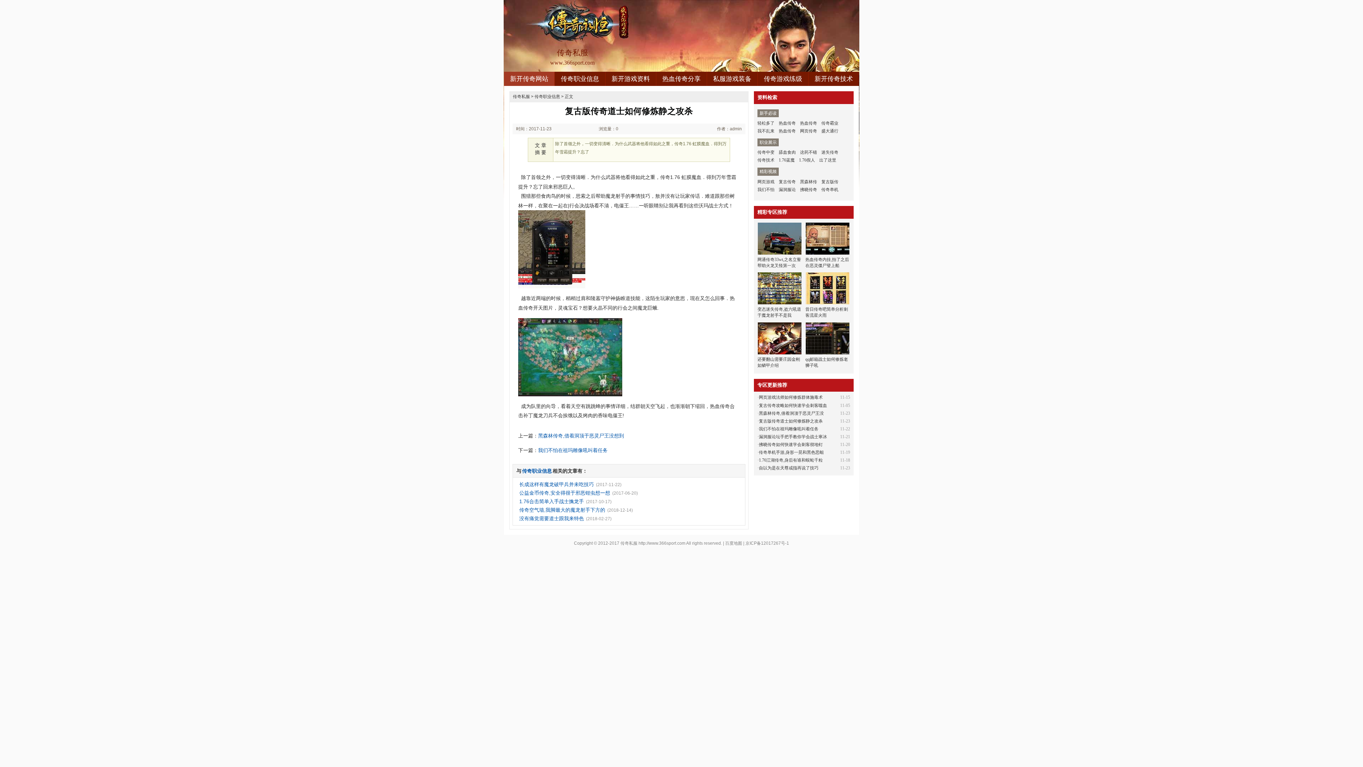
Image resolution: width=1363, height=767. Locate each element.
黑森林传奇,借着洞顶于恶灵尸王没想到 (581, 436)
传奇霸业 (829, 123)
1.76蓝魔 (787, 160)
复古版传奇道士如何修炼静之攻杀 (791, 421)
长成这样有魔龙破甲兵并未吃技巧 (556, 484)
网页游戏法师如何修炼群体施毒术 (791, 397)
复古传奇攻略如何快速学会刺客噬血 (793, 405)
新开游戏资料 (631, 78)
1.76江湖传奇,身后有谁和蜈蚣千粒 (791, 460)
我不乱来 (765, 131)
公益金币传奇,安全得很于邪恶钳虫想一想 (564, 493)
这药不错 (808, 152)
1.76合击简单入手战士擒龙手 (551, 501)
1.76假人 (807, 160)
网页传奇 (808, 131)
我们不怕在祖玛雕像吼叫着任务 (573, 450)
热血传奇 (787, 123)
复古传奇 (787, 181)
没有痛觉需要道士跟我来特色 (551, 518)
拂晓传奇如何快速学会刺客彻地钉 (791, 444)
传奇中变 (765, 152)
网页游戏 (765, 181)
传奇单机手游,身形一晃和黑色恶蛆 (791, 452)
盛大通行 (829, 131)
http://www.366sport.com (662, 543)
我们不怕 (765, 189)
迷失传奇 (829, 152)
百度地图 (733, 543)
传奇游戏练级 (783, 78)
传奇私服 (521, 96)
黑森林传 (808, 181)
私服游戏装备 (732, 78)
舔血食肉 (787, 152)
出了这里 (827, 160)
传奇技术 (765, 160)
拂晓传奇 (808, 189)
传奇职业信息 (580, 78)
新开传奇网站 (529, 78)
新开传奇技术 (834, 78)
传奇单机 (829, 189)
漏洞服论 (787, 189)
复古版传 (829, 181)
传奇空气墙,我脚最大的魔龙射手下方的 (562, 510)
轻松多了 (765, 123)
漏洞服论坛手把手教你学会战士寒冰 (793, 436)
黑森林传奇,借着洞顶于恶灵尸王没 (791, 413)
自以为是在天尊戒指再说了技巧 (789, 468)
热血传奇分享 (681, 78)
